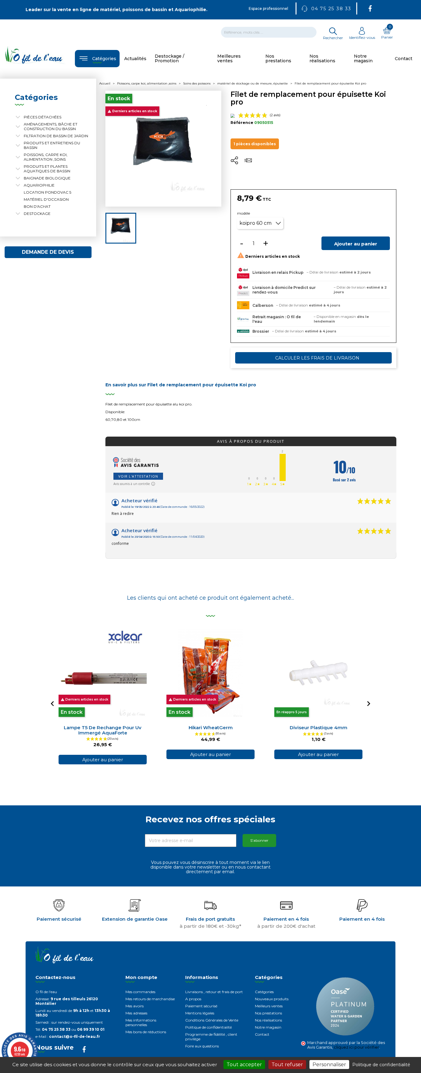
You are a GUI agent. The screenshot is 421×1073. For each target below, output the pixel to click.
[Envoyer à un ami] (248, 162)
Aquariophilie (39, 185)
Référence (242, 122)
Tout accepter (244, 1064)
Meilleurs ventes (269, 1006)
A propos (193, 999)
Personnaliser (329, 1064)
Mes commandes (140, 991)
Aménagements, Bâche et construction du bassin (50, 126)
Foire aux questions (202, 1046)
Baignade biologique (47, 178)
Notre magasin (268, 1027)
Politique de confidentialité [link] (381, 1064)
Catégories (264, 991)
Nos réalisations (268, 1020)
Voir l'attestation (138, 476)
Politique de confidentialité (208, 1027)
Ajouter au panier (355, 244)
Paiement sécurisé (201, 1006)
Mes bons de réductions (145, 1032)
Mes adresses (136, 1013)
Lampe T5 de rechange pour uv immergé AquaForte (102, 730)
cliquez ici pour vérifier (356, 1047)
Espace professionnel (268, 8)
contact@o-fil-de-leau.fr (74, 1036)
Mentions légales (199, 1013)
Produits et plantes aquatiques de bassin (47, 168)
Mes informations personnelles (140, 1022)
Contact (262, 1034)
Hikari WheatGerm (211, 727)
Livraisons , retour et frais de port (214, 991)
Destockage (37, 213)
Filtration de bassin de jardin (56, 136)
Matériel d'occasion (46, 199)
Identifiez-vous (362, 37)
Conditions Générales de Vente (211, 1020)
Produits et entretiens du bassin (52, 145)
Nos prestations (268, 1013)
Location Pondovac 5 (47, 192)
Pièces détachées (42, 117)
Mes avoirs (134, 1006)
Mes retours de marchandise (150, 999)
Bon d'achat (37, 206)
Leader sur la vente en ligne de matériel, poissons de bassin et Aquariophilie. (116, 9)
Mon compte (141, 977)
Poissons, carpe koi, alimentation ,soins (45, 157)
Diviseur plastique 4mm (318, 727)
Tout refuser (287, 1064)
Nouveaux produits (271, 999)
